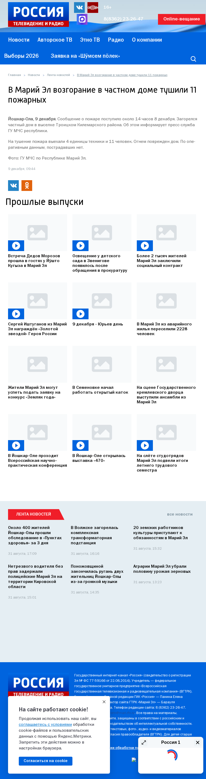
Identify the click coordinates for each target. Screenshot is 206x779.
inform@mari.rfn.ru (120, 713)
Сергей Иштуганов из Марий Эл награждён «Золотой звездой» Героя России (37, 329)
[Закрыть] (104, 702)
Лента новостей (58, 75)
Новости (34, 75)
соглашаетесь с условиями (45, 725)
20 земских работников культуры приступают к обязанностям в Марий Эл (160, 533)
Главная (14, 75)
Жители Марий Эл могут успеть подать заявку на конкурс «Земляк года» (34, 392)
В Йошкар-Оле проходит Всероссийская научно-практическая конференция (37, 461)
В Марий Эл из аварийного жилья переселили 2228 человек (164, 329)
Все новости (180, 514)
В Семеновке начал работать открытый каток (100, 390)
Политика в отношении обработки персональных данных (124, 748)
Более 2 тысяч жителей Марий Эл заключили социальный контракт (161, 261)
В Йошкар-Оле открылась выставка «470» (99, 458)
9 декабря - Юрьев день (97, 324)
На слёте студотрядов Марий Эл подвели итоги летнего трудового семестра (162, 463)
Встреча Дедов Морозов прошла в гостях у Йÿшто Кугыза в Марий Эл (34, 261)
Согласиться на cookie (46, 761)
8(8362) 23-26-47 (124, 19)
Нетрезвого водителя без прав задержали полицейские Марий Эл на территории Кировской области (35, 577)
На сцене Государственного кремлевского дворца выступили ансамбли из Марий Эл (166, 395)
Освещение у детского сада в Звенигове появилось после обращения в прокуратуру (99, 263)
